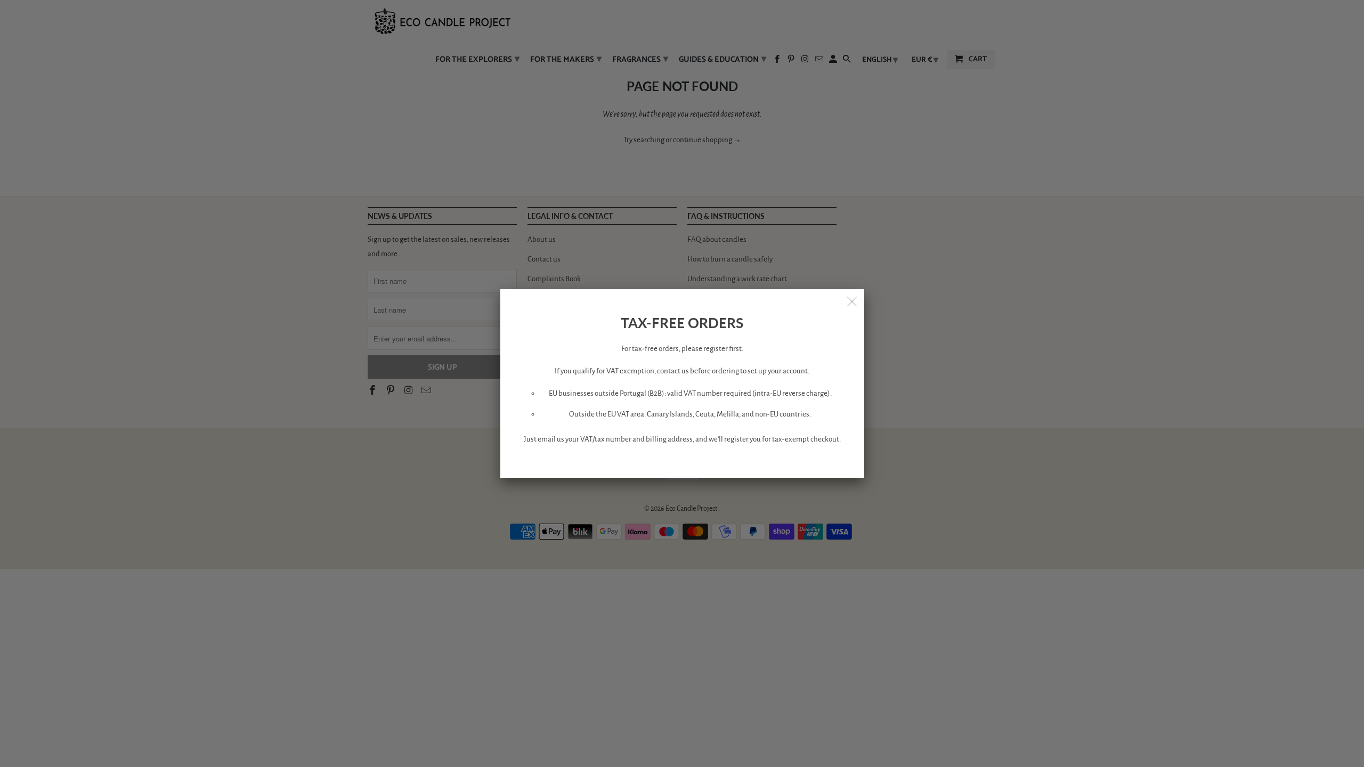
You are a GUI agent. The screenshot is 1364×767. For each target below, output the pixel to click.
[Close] (852, 301)
